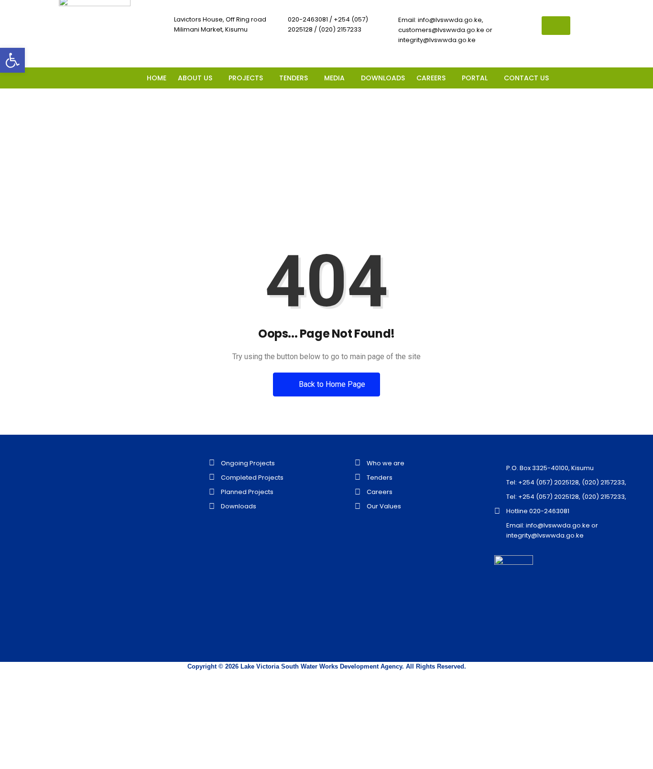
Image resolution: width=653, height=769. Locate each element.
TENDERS (293, 78)
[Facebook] (62, 77)
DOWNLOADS (383, 78)
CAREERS (431, 78)
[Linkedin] (101, 77)
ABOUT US (195, 78)
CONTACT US (526, 78)
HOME (156, 78)
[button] (197, 77)
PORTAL (475, 78)
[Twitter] (82, 77)
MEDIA (334, 78)
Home (292, 171)
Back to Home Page (331, 384)
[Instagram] (121, 77)
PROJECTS (246, 78)
